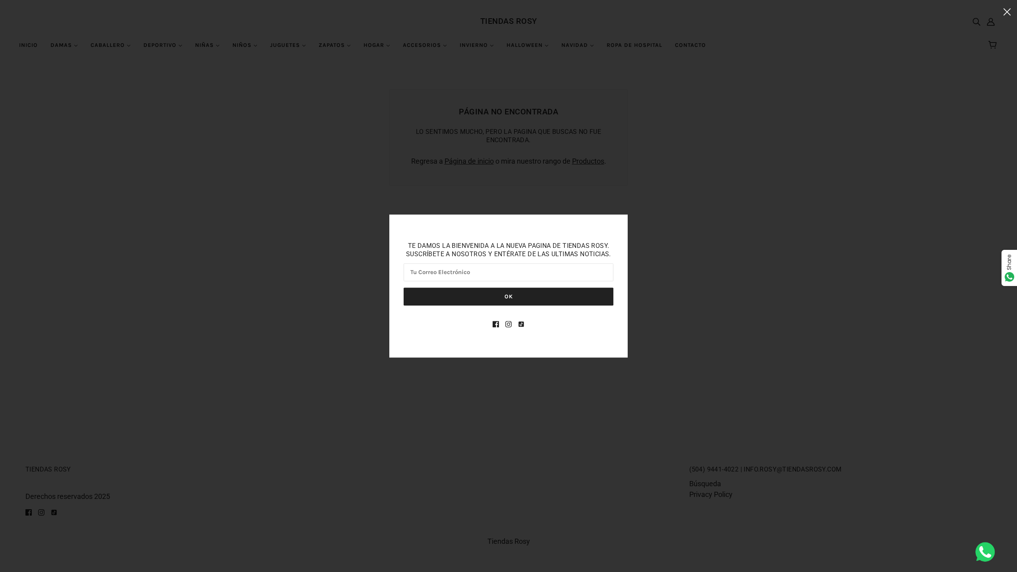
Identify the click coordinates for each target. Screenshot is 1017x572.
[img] (495, 323)
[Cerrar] (1007, 11)
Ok (509, 296)
